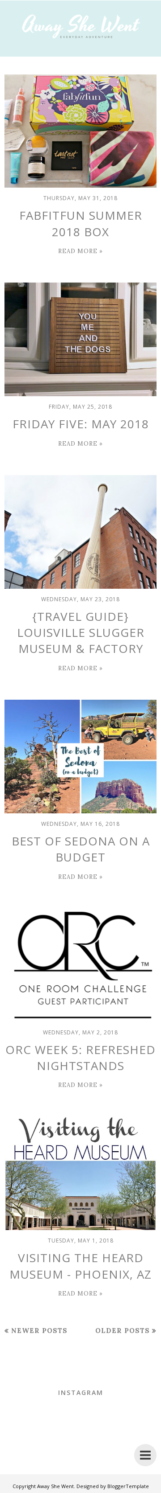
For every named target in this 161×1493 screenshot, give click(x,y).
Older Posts (122, 1330)
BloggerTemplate (128, 1486)
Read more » (80, 251)
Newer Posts (39, 1330)
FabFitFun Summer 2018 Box (80, 223)
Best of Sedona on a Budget (81, 849)
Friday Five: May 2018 (81, 424)
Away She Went (55, 1486)
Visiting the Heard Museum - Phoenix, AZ (80, 1266)
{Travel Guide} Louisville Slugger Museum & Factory (80, 632)
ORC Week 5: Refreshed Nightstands (80, 1058)
